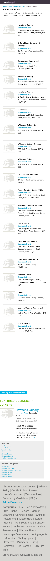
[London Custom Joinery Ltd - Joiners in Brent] (9, 316)
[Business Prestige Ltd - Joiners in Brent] (9, 249)
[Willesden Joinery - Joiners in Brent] (9, 167)
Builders (25, 510)
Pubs (34, 542)
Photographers (26, 538)
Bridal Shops (10, 510)
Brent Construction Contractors (11, 470)
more (33, 437)
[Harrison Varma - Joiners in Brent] (9, 283)
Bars (20, 507)
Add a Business (12, 502)
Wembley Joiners (7, 450)
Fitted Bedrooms (23, 522)
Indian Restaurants (25, 526)
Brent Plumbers (6, 474)
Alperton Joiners (7, 454)
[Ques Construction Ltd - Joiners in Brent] (9, 183)
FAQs (33, 498)
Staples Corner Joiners (9, 458)
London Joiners (6, 446)
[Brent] (17, 4)
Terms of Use (33, 494)
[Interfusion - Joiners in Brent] (9, 118)
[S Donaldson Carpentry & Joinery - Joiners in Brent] (9, 51)
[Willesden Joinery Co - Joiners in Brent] (9, 133)
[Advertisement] (25, 362)
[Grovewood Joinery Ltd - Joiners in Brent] (9, 69)
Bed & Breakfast (35, 507)
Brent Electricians (7, 472)
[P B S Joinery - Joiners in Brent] (9, 331)
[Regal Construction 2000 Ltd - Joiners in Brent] (9, 198)
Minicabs (10, 538)
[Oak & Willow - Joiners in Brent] (9, 231)
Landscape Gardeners (16, 534)
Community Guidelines (15, 498)
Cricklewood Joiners (8, 452)
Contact (32, 486)
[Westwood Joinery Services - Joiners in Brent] (9, 213)
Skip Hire (39, 546)
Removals (9, 546)
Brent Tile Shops (7, 476)
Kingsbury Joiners (7, 456)
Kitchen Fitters (28, 530)
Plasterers (9, 542)
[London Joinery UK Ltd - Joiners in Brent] (9, 267)
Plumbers (23, 542)
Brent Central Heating (8, 468)
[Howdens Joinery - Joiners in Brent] (7, 419)
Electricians (26, 518)
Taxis (5, 549)
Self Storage (24, 546)
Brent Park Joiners (7, 448)
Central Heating (24, 514)
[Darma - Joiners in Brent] (9, 301)
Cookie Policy (19, 490)
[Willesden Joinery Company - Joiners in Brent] (9, 152)
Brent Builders (6, 466)
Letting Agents (39, 534)
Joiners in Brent (22, 413)
